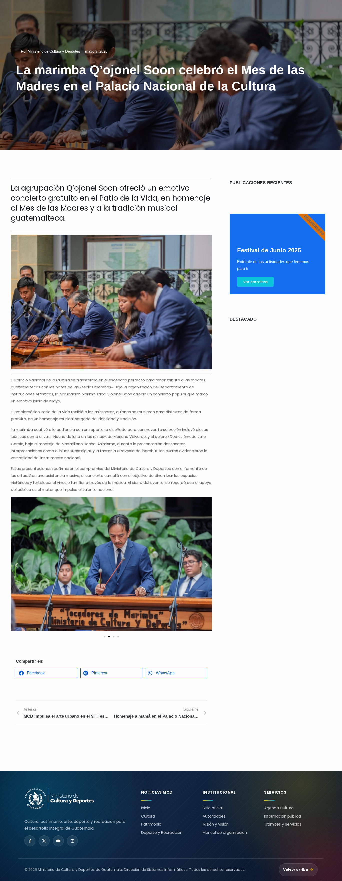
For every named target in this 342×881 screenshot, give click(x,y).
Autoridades (214, 816)
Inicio (145, 808)
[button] (16, 565)
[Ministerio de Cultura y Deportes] (76, 798)
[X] (44, 840)
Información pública (282, 816)
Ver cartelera (255, 281)
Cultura (148, 816)
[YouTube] (58, 840)
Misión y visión (216, 824)
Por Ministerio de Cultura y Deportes (50, 51)
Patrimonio (151, 824)
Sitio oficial (213, 808)
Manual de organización (225, 832)
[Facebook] (29, 840)
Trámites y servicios (282, 824)
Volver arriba (298, 870)
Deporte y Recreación (161, 832)
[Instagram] (72, 840)
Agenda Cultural (279, 808)
